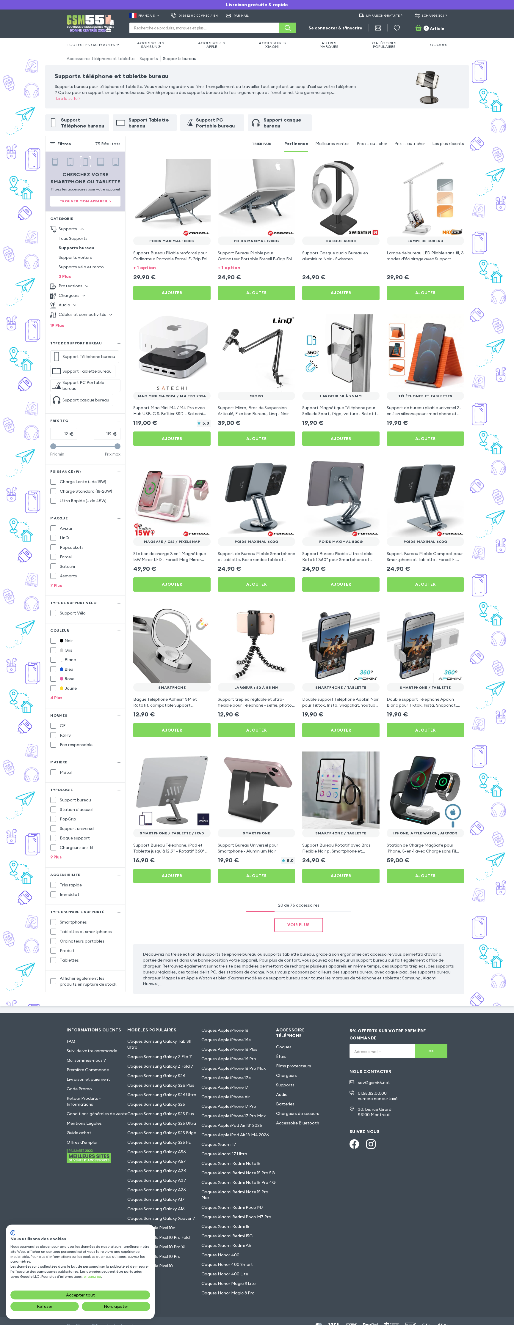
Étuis (281, 1056)
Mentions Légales (84, 1123)
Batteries (285, 1104)
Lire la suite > (68, 98)
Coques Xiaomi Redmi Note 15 (231, 1163)
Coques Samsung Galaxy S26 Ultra (161, 1094)
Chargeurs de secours (297, 1113)
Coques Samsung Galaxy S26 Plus (160, 1085)
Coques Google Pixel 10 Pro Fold (158, 1237)
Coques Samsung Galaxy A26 (156, 1189)
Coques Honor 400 (220, 1255)
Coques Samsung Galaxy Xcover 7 (161, 1218)
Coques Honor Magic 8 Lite (228, 1283)
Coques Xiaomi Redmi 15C (227, 1236)
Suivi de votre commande (92, 1050)
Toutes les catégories (91, 44)
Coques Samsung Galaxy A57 (156, 1161)
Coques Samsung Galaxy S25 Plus (160, 1113)
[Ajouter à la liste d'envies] (202, 167)
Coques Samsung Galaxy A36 (156, 1170)
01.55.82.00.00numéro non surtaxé (377, 1096)
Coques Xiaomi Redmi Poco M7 (232, 1207)
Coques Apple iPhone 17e (226, 1077)
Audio (282, 1094)
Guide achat (79, 1132)
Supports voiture (75, 257)
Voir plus (298, 924)
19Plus (57, 325)
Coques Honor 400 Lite (224, 1274)
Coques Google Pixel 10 (150, 1266)
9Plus (56, 857)
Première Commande (88, 1069)
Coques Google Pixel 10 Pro (154, 1256)
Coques (284, 1047)
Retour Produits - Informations (84, 1101)
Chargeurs (286, 1075)
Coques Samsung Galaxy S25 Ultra (161, 1123)
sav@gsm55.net (374, 1082)
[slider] (53, 446)
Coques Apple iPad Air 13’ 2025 (231, 1125)
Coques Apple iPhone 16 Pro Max (233, 1068)
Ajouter (172, 292)
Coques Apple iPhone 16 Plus (229, 1049)
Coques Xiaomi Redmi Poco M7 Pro (236, 1217)
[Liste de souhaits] (397, 28)
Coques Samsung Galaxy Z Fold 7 (160, 1066)
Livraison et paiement (88, 1079)
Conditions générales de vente (97, 1113)
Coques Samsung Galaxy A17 (156, 1199)
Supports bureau (179, 58)
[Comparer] (190, 167)
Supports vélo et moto (81, 267)
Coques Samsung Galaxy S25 (156, 1104)
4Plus (56, 697)
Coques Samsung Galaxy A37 (156, 1180)
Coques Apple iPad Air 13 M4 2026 (235, 1134)
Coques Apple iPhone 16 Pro (228, 1058)
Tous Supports (73, 238)
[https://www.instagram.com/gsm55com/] (371, 1144)
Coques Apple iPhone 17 (224, 1087)
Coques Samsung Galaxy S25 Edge (161, 1132)
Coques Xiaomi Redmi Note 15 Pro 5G (238, 1173)
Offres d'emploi (82, 1142)
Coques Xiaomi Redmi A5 (226, 1245)
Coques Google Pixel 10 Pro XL (157, 1247)
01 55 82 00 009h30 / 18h (198, 16)
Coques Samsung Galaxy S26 (156, 1075)
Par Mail (241, 16)
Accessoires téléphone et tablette (100, 58)
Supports (149, 58)
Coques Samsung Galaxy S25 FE (159, 1142)
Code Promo (79, 1088)
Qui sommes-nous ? (86, 1060)
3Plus (65, 276)
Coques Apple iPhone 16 (224, 1030)
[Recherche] (287, 28)
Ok (431, 1051)
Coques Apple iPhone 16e (226, 1039)
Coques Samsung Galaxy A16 (156, 1208)
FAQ (71, 1041)
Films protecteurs (293, 1066)
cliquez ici (92, 1276)
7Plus (56, 585)
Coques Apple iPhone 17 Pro (228, 1106)
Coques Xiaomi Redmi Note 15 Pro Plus (234, 1194)
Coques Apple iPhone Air (225, 1096)
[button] (172, 267)
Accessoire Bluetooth (297, 1123)
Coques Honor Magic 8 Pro (228, 1293)
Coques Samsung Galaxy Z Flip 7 (159, 1056)
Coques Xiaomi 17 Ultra (224, 1154)
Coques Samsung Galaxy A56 (156, 1151)
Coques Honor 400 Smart (227, 1264)
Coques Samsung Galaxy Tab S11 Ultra (159, 1044)
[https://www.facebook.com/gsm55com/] (354, 1144)
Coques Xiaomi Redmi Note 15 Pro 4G (238, 1182)
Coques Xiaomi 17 (218, 1144)
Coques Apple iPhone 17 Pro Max (233, 1115)
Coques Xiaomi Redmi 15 (225, 1226)
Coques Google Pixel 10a (151, 1228)
